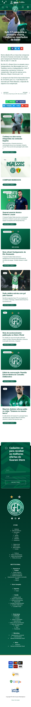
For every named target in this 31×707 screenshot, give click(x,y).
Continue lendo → (9, 152)
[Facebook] (12, 518)
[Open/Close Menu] (2, 7)
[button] (9, 48)
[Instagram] (15, 518)
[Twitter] (19, 518)
